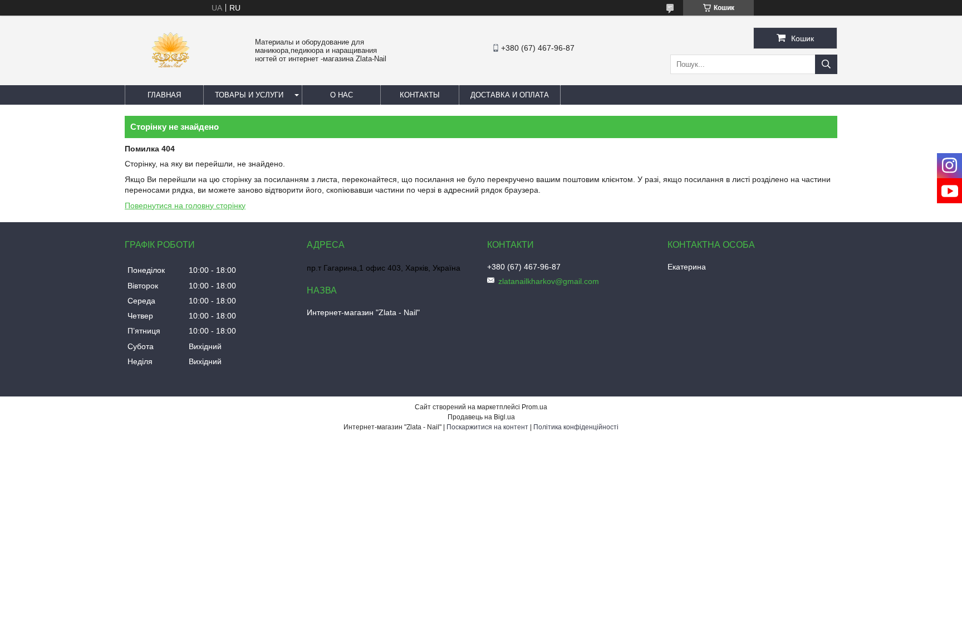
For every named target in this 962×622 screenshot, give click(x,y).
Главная (164, 95)
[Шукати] (826, 64)
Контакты (420, 95)
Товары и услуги (249, 95)
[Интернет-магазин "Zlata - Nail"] (170, 80)
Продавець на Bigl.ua (481, 417)
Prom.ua (534, 407)
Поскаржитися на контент (487, 427)
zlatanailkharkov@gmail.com (548, 281)
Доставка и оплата (509, 95)
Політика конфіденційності (576, 427)
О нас (341, 95)
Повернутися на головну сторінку (185, 205)
